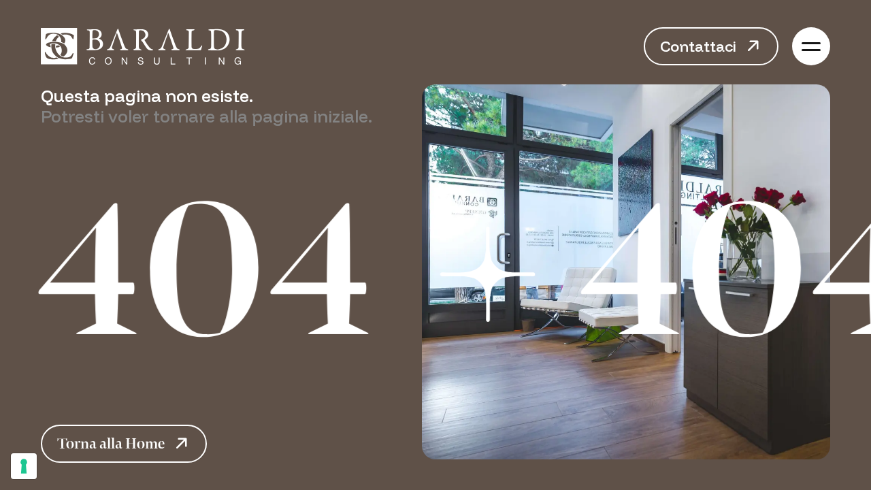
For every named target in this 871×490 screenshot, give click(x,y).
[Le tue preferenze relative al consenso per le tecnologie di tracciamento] (24, 466)
